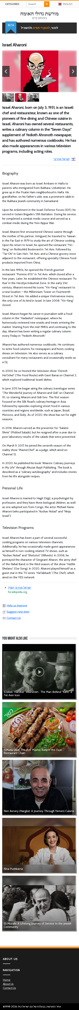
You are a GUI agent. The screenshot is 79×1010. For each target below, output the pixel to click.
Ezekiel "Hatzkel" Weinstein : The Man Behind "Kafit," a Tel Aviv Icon (38, 693)
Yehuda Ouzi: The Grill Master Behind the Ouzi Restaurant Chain (33, 751)
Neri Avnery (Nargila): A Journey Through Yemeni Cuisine (39, 811)
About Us (8, 984)
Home (6, 980)
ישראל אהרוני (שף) (19, 587)
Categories (12, 4)
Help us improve (17, 605)
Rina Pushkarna (13, 869)
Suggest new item (18, 611)
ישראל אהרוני (61, 159)
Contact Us (14, 618)
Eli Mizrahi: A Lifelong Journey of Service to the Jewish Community (37, 925)
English (67, 4)
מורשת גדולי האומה (39, 13)
